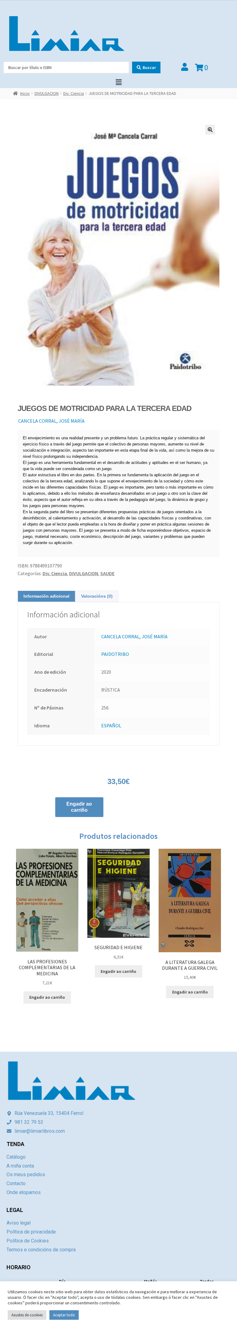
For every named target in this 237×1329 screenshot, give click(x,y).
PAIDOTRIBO (115, 654)
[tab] (46, 596)
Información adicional (46, 596)
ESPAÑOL (111, 725)
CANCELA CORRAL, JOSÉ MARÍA (51, 421)
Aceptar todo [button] (64, 1315)
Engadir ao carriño (79, 807)
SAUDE (107, 573)
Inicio (25, 93)
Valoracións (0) (97, 596)
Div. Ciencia (73, 93)
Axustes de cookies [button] (27, 1315)
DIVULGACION (47, 93)
